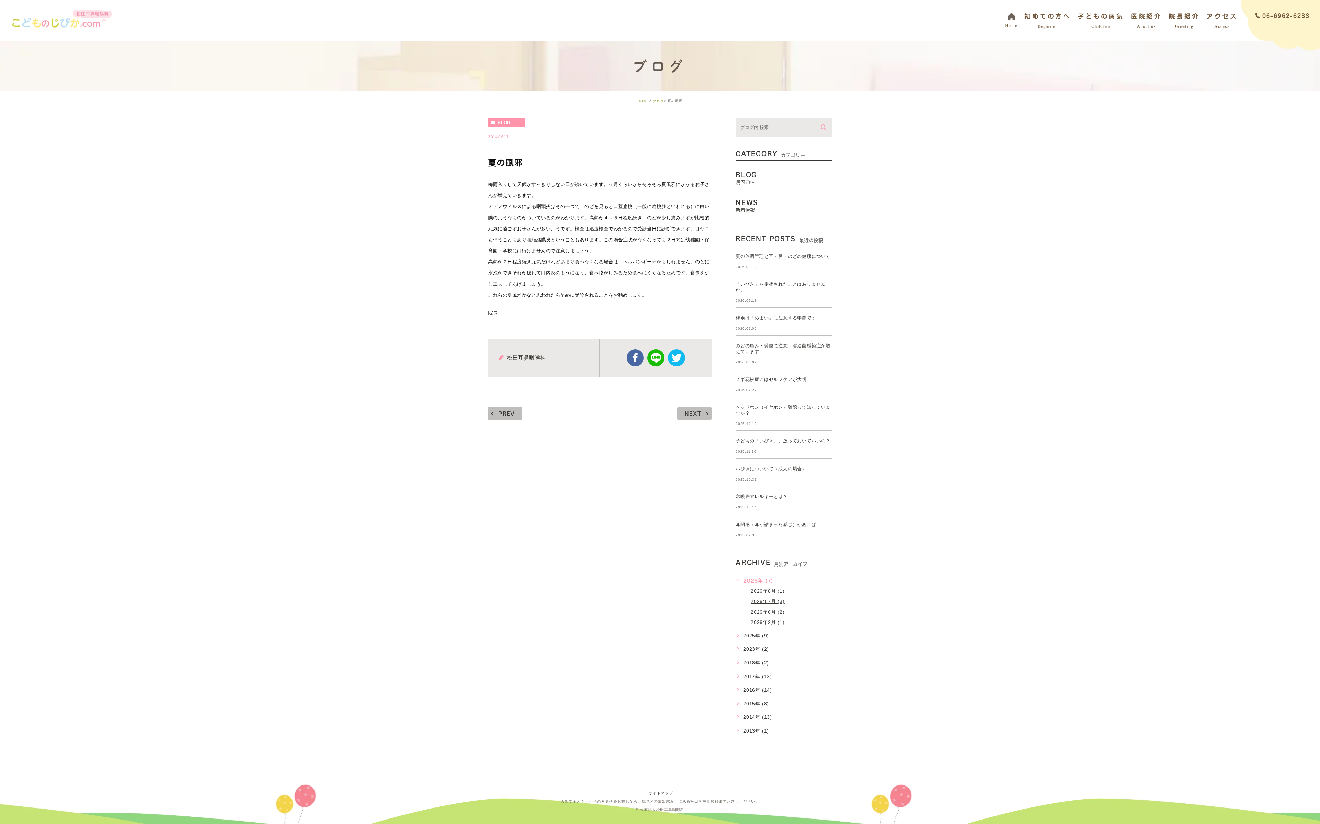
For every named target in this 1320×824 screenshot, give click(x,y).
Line (655, 357)
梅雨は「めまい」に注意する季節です (776, 317)
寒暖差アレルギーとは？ (762, 496)
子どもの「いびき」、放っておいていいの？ (783, 440)
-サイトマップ (660, 793)
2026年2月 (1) (768, 622)
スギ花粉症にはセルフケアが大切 (771, 379)
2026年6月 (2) (768, 611)
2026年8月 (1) (768, 591)
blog (504, 122)
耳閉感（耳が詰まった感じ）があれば (776, 524)
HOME (643, 101)
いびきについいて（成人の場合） (771, 468)
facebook (635, 357)
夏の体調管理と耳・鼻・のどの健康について (783, 256)
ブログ (658, 101)
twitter (676, 357)
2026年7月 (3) (768, 601)
